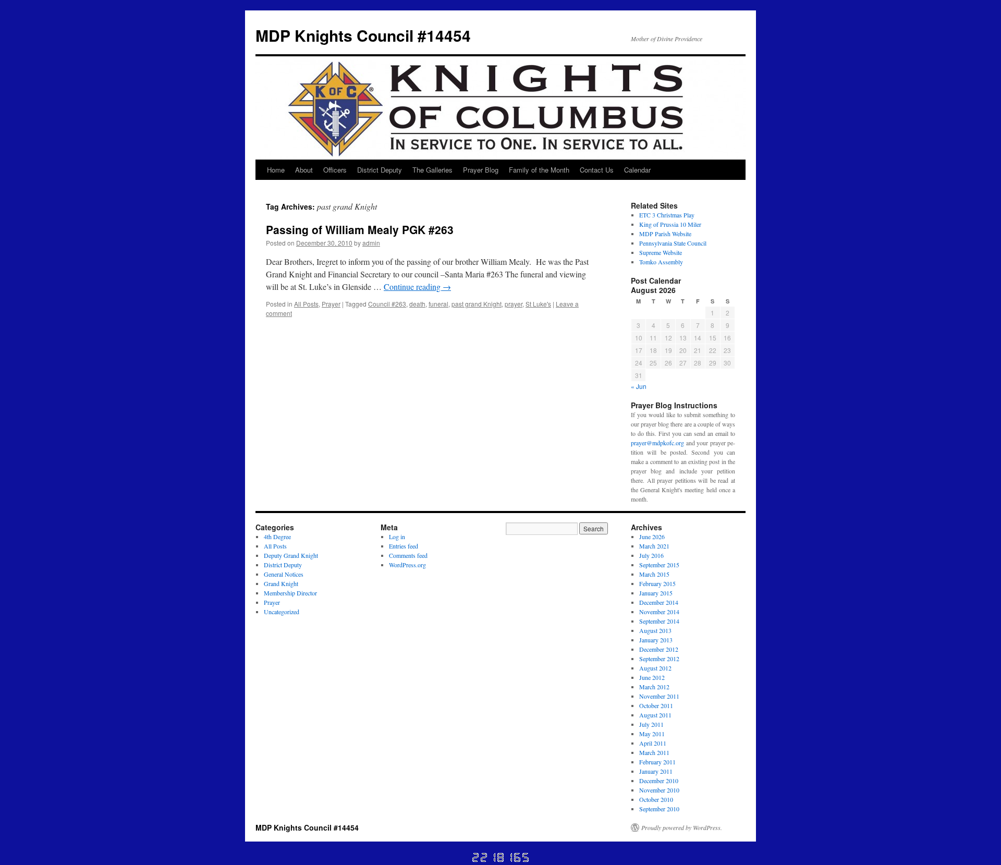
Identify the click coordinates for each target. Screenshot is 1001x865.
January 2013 (656, 640)
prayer (513, 303)
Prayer (331, 303)
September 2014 (659, 621)
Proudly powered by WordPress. (681, 827)
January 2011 (656, 771)
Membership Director (290, 593)
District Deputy (379, 170)
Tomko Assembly (661, 262)
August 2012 (655, 668)
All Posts (306, 303)
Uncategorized (281, 611)
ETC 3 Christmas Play (666, 215)
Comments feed (408, 555)
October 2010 (656, 799)
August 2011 (655, 715)
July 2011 (651, 724)
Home (276, 170)
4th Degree (277, 536)
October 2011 (656, 705)
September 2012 (659, 658)
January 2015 (656, 593)
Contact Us (597, 170)
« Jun (638, 386)
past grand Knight (476, 303)
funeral (438, 303)
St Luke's (538, 303)
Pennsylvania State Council (672, 243)
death (417, 303)
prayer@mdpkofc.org (657, 442)
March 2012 (654, 687)
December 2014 (658, 602)
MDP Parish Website (665, 233)
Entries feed (403, 546)
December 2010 (658, 780)
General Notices (283, 574)
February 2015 (657, 583)
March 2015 (654, 574)
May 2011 (652, 733)
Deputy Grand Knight (291, 555)
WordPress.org (407, 565)
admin (371, 242)
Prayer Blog (480, 170)
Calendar (637, 170)
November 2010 (659, 790)
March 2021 (654, 546)
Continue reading (417, 286)
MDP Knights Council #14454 (363, 35)
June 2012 (652, 677)
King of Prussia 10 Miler (670, 224)
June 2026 (652, 536)
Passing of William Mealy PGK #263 (360, 229)
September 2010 (659, 809)
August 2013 (655, 630)
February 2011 (657, 762)
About (304, 170)
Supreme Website (660, 252)
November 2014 (659, 611)
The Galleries (432, 170)
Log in (397, 536)
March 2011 (654, 752)
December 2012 (658, 649)
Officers (335, 170)
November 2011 (659, 696)
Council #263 (387, 303)
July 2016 (651, 555)
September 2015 (659, 565)
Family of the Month (539, 170)
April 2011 (652, 743)
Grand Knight (281, 583)
